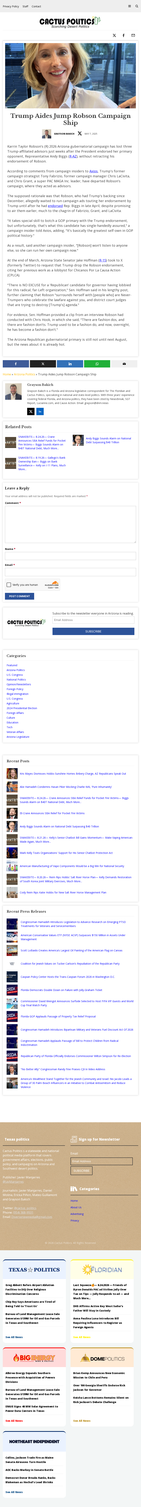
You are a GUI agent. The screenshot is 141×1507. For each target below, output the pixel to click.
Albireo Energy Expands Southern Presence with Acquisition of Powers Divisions (30, 1377)
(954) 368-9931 (23, 1212)
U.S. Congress (15, 674)
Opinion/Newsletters (19, 684)
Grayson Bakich (64, 133)
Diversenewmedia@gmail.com (31, 1217)
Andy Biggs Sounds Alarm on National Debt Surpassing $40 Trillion (108, 440)
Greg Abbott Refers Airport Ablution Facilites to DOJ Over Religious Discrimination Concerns (30, 1289)
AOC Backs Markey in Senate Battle (29, 1470)
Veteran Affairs (15, 732)
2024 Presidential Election (22, 708)
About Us (76, 1207)
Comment (13, 503)
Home (7, 374)
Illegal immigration (17, 694)
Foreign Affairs (15, 713)
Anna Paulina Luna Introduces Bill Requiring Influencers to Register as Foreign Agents (97, 1323)
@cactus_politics (25, 1208)
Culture (11, 717)
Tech (9, 727)
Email (10, 565)
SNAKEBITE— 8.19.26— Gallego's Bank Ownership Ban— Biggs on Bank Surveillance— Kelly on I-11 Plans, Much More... (42, 463)
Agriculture (13, 703)
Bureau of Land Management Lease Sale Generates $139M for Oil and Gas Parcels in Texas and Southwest (33, 1318)
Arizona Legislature (18, 736)
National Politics (16, 679)
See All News (14, 1337)
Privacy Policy (11, 6)
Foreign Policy (15, 689)
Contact (36, 6)
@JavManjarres (13, 1182)
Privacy (74, 1220)
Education (12, 722)
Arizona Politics (24, 374)
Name (10, 549)
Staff (25, 6)
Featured (12, 665)
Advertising (77, 1214)
